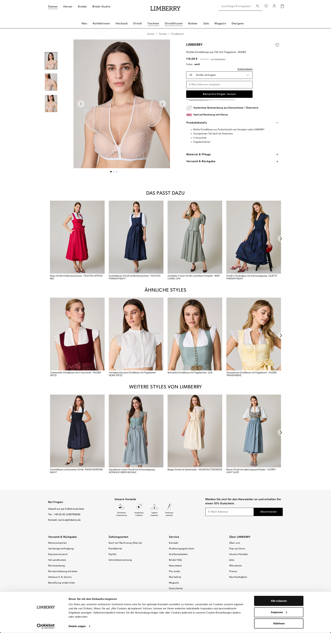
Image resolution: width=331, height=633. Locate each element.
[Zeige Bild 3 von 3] (116, 171)
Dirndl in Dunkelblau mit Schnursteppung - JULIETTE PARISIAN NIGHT (251, 277)
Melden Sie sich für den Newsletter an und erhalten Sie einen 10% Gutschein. (243, 501)
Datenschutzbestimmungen (199, 100)
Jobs (231, 560)
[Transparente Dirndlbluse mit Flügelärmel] (253, 334)
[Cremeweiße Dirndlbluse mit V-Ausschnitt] (77, 334)
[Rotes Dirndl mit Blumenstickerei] (77, 237)
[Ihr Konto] (274, 6)
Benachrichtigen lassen (219, 94)
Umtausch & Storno (60, 577)
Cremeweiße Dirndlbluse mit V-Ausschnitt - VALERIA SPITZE (75, 374)
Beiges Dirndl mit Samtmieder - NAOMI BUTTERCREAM (195, 469)
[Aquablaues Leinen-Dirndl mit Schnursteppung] (136, 430)
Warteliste (175, 577)
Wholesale (235, 566)
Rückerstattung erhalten (63, 571)
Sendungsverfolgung (61, 548)
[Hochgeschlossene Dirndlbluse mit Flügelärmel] (136, 334)
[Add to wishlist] (277, 45)
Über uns (234, 543)
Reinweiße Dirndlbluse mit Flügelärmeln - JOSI (190, 372)
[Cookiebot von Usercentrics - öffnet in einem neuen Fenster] (46, 626)
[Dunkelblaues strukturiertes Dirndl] (77, 430)
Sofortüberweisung (120, 560)
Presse (233, 571)
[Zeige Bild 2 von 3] (113, 171)
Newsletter (175, 566)
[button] (219, 75)
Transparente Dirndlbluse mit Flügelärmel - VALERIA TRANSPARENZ (251, 374)
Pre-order (174, 571)
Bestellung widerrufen (61, 583)
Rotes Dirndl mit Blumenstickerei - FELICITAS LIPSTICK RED (76, 277)
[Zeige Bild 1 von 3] (111, 171)
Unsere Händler (238, 554)
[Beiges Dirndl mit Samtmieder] (195, 430)
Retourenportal (57, 543)
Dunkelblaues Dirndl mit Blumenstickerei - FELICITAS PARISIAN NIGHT (134, 277)
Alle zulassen (279, 600)
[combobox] (236, 6)
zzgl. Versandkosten (218, 59)
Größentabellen (178, 554)
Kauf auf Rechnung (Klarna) (125, 543)
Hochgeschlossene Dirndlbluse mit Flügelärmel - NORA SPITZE (133, 374)
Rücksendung (56, 566)
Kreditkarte (115, 548)
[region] (113, 106)
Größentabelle (245, 69)
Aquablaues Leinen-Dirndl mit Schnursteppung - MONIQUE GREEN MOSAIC (132, 471)
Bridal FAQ (175, 560)
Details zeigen (77, 626)
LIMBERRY (194, 45)
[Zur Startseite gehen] (165, 6)
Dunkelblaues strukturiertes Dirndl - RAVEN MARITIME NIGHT (76, 471)
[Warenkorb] (282, 6)
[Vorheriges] (80, 103)
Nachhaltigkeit (238, 577)
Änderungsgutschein (181, 548)
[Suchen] (257, 6)
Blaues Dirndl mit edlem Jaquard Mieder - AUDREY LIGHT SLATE (251, 471)
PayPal (112, 554)
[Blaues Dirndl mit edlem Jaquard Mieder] (253, 430)
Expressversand (57, 554)
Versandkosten (57, 560)
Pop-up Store (237, 548)
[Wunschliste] (266, 6)
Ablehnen (279, 623)
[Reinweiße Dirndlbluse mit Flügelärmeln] (195, 334)
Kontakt (173, 543)
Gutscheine (176, 588)
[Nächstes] (162, 103)
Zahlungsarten (118, 537)
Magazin (174, 583)
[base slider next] (281, 238)
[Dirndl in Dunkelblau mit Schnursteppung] (253, 237)
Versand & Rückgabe (62, 537)
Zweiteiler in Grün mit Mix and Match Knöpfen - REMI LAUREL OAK (194, 277)
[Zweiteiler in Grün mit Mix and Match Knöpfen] (195, 237)
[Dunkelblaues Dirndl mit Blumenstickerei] (136, 237)
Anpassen (277, 612)
